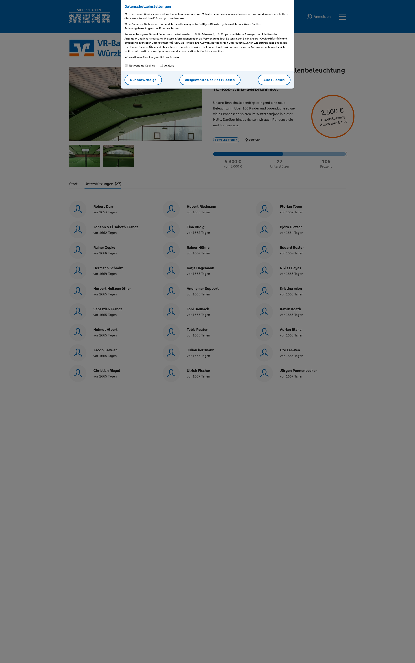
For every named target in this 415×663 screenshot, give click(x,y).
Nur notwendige (143, 80)
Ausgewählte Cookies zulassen (210, 80)
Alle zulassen (274, 80)
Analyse (169, 65)
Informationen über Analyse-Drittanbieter (150, 57)
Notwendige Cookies (141, 65)
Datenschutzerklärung (165, 42)
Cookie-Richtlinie (271, 38)
